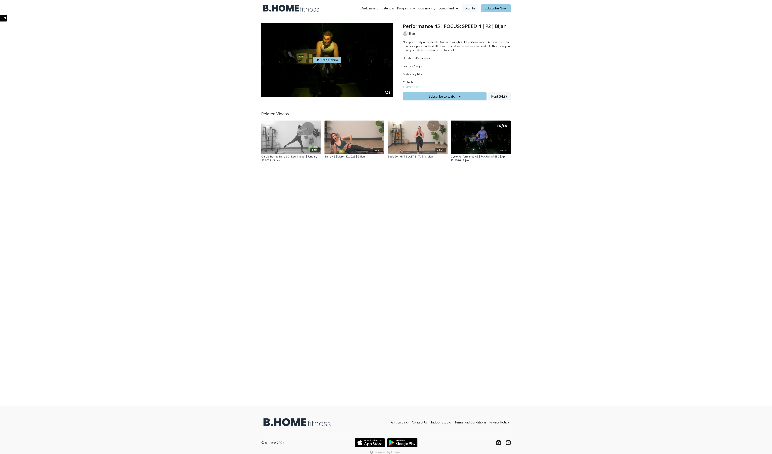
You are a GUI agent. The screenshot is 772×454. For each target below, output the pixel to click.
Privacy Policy (499, 422)
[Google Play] (402, 442)
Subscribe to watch (443, 96)
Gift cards (398, 422)
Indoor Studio (441, 422)
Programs (404, 8)
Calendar (388, 8)
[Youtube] (508, 442)
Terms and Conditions (470, 422)
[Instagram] (498, 442)
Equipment (446, 8)
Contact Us (420, 422)
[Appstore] (369, 442)
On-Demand (369, 8)
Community (426, 8)
